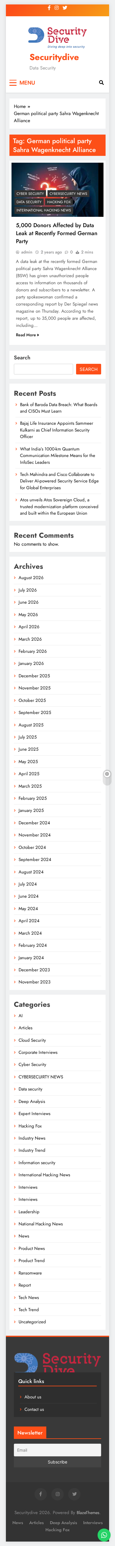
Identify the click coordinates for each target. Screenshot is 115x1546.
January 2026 (31, 663)
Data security (29, 202)
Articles (25, 1028)
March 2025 (30, 786)
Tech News (29, 1297)
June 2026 (29, 602)
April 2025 (29, 773)
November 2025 (34, 688)
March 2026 (30, 639)
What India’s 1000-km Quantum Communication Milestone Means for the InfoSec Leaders (57, 456)
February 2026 (33, 651)
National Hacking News (41, 1224)
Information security (37, 1162)
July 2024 (28, 884)
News (24, 1236)
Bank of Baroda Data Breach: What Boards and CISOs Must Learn (58, 407)
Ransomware (30, 1273)
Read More (26, 335)
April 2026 (29, 626)
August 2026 (31, 577)
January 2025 (31, 810)
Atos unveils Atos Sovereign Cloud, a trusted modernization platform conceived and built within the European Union (59, 506)
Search (22, 357)
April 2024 (29, 920)
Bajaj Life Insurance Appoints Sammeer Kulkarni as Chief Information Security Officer (56, 430)
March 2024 (30, 933)
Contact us (34, 1409)
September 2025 (35, 712)
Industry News (32, 1138)
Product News (32, 1248)
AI (21, 1015)
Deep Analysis (32, 1101)
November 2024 (35, 835)
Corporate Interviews (38, 1052)
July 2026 (28, 590)
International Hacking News (44, 210)
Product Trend (32, 1260)
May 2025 (28, 761)
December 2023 (34, 970)
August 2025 (31, 725)
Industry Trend (32, 1150)
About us (32, 1397)
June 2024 (29, 896)
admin (26, 252)
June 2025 (28, 749)
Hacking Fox (59, 202)
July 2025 (28, 737)
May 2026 (28, 614)
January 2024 (31, 957)
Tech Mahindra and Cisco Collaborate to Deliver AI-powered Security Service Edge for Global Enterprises (59, 481)
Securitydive (54, 57)
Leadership (29, 1212)
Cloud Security (32, 1040)
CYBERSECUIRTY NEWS (68, 193)
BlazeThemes (88, 1513)
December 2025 (34, 676)
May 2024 (28, 908)
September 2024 (35, 859)
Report (25, 1285)
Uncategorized (32, 1322)
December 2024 (34, 823)
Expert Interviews (34, 1113)
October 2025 (32, 700)
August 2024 (31, 872)
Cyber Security (30, 193)
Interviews (28, 1187)
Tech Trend (29, 1309)
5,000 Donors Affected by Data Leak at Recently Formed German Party (56, 233)
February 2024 (33, 945)
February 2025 (33, 798)
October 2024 (32, 847)
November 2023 (34, 982)
